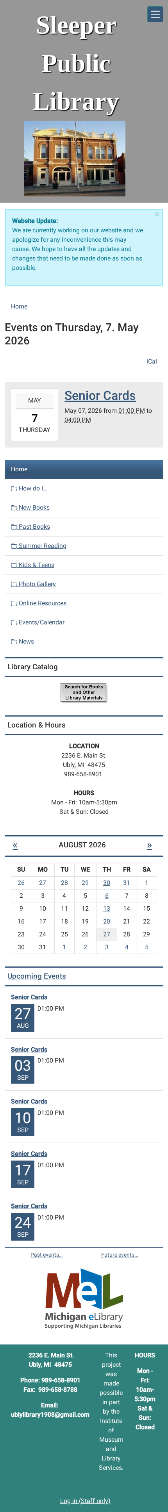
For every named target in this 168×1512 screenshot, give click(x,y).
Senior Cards (29, 997)
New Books (33, 507)
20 (106, 921)
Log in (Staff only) (85, 1501)
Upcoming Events (36, 976)
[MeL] (84, 1298)
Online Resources (41, 603)
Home (19, 306)
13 (106, 908)
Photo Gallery (36, 584)
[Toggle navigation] (155, 14)
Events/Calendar (40, 622)
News (25, 641)
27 (106, 934)
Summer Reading (41, 545)
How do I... (32, 488)
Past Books (33, 526)
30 (106, 882)
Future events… (119, 1255)
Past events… (46, 1255)
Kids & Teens (35, 565)
